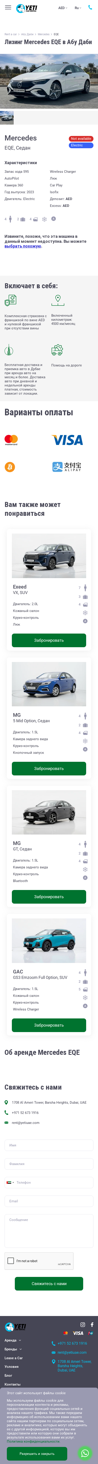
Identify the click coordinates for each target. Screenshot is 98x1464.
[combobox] (10, 1182)
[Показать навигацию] (8, 7)
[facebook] (92, 1324)
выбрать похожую (23, 246)
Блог (8, 1376)
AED (61, 8)
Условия (11, 1367)
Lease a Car (14, 1358)
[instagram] (82, 1324)
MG (17, 715)
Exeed (19, 587)
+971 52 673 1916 (25, 1113)
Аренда (10, 1340)
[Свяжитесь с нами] (90, 7)
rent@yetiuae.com (25, 1123)
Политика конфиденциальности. (33, 1441)
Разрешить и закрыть (37, 1454)
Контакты (13, 1384)
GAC (18, 972)
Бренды (11, 1349)
